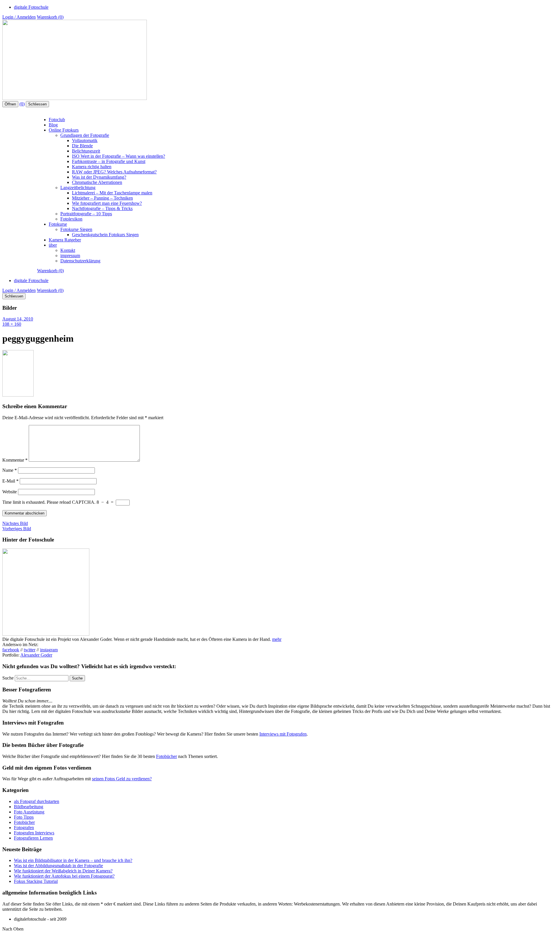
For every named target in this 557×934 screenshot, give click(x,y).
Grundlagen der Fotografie (84, 135)
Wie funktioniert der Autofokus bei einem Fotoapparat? (64, 876)
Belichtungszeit (86, 150)
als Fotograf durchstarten (36, 801)
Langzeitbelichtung (77, 187)
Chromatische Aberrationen (97, 182)
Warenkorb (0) (50, 17)
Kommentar (15, 460)
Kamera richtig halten (91, 166)
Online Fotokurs (64, 130)
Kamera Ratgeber (65, 239)
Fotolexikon (71, 218)
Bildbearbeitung (28, 806)
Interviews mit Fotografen (283, 734)
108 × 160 (11, 324)
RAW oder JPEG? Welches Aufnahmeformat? (114, 171)
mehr (276, 639)
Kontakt (67, 250)
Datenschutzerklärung (80, 260)
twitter (29, 649)
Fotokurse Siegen (76, 229)
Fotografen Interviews (34, 832)
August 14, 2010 (17, 318)
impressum (70, 255)
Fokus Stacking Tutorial (36, 881)
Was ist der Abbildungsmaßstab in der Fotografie (58, 865)
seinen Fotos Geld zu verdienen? (122, 778)
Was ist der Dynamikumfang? (99, 177)
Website (9, 491)
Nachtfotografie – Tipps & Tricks (102, 208)
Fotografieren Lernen (33, 838)
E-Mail (10, 480)
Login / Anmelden (19, 17)
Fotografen (24, 827)
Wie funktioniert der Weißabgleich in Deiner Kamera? (63, 870)
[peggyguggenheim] (18, 394)
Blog (53, 124)
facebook (10, 649)
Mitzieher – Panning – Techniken (102, 198)
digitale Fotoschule (31, 7)
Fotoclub (57, 119)
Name (9, 470)
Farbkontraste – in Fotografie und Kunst (108, 161)
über (53, 245)
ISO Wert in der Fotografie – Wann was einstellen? (118, 156)
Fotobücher (166, 756)
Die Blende (82, 145)
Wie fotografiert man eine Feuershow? (107, 203)
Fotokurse (58, 224)
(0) (22, 103)
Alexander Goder (36, 654)
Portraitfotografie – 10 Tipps (86, 213)
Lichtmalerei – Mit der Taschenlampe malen (112, 192)
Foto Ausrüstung (29, 811)
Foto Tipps (24, 817)
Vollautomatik (84, 140)
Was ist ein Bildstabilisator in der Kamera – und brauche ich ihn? (73, 860)
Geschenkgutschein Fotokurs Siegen (105, 234)
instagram (49, 649)
